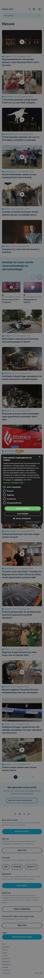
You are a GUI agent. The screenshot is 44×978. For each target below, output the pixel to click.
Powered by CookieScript (33, 522)
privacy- (8, 480)
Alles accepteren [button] (22, 508)
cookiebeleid (18, 480)
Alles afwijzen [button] (22, 514)
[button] (22, 483)
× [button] (39, 457)
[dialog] (22, 489)
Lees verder (27, 480)
